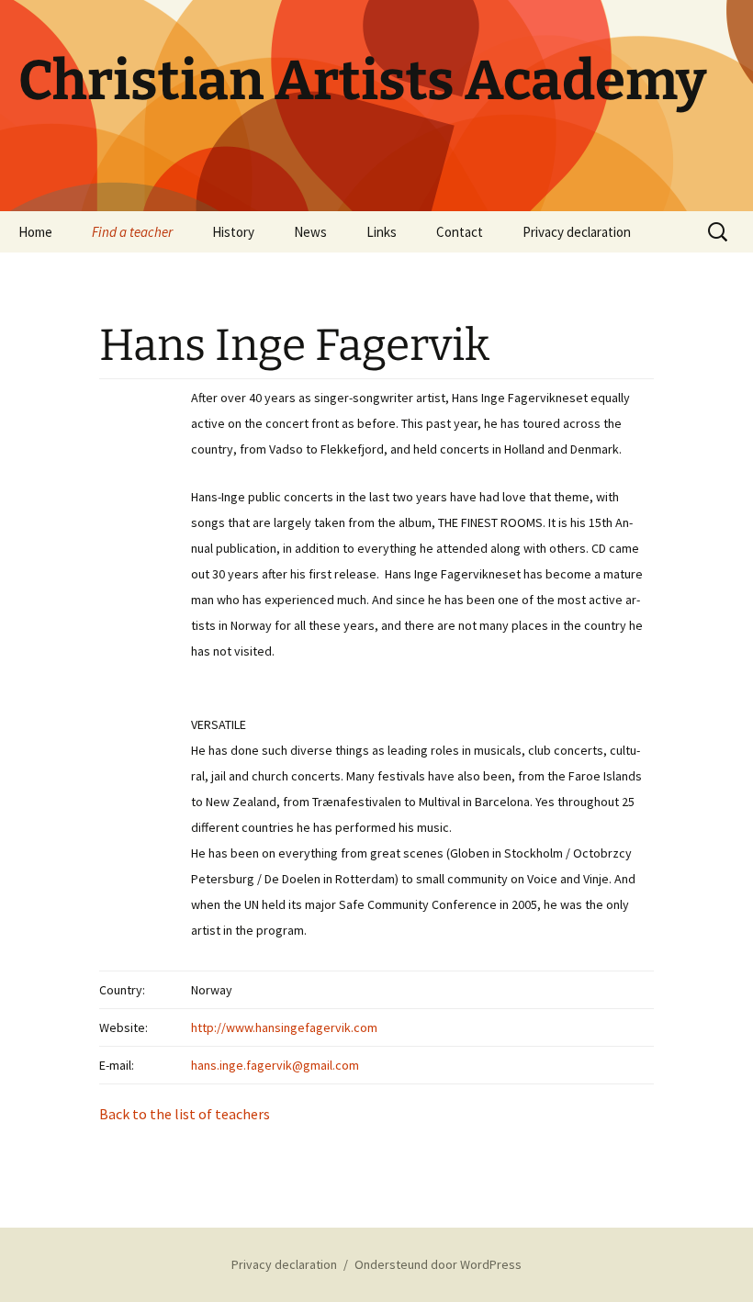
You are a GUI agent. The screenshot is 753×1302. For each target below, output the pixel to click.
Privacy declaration (577, 232)
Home (35, 232)
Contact (459, 232)
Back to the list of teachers (184, 1114)
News (310, 232)
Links (381, 232)
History (233, 232)
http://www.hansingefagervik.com (284, 1027)
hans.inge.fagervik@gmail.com (275, 1065)
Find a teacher (132, 232)
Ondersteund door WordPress (438, 1264)
